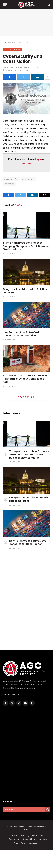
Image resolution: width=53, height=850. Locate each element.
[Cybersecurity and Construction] (26, 98)
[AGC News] (26, 4)
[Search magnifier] (47, 809)
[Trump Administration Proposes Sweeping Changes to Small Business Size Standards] (26, 225)
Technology (9, 183)
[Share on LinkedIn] (37, 77)
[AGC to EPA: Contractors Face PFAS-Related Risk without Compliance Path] (26, 358)
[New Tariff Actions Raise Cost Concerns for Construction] (26, 315)
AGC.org (25, 835)
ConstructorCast (12, 50)
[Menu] (5, 4)
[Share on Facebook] (9, 77)
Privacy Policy (20, 843)
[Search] (48, 4)
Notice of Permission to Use (35, 839)
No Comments (10, 70)
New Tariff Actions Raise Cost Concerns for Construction (21, 334)
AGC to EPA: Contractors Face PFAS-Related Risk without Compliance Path (25, 379)
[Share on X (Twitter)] (23, 77)
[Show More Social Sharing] (47, 77)
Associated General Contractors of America (30, 828)
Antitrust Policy (36, 843)
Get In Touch (38, 835)
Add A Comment (26, 397)
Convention (14, 839)
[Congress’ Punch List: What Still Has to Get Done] (26, 272)
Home (5, 42)
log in (38, 159)
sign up (26, 163)
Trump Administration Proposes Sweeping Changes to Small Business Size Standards (26, 246)
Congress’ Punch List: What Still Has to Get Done (26, 290)
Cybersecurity (28, 179)
